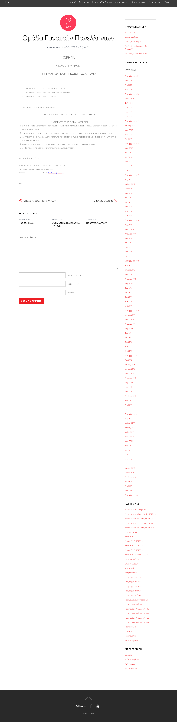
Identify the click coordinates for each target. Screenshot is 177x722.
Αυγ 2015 (128, 265)
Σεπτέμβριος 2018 (132, 143)
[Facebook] (91, 705)
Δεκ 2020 (128, 85)
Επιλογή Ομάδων (131, 564)
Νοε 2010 (128, 459)
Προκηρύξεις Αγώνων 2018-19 (137, 613)
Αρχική (72, 2)
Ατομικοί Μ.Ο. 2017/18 (133, 541)
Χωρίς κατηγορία (131, 640)
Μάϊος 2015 (129, 274)
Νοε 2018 (128, 134)
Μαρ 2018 (129, 148)
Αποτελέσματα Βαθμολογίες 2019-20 (139, 523)
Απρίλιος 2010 (130, 477)
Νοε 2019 (128, 112)
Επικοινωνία (155, 2)
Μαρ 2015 (129, 283)
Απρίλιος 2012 (130, 396)
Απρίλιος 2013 (130, 378)
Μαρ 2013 (129, 382)
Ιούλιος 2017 (130, 184)
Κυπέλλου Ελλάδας (102, 200)
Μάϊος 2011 (129, 432)
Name (74, 275)
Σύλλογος (129, 631)
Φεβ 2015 (128, 288)
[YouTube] (98, 705)
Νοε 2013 (128, 346)
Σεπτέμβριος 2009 (132, 495)
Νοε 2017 (128, 166)
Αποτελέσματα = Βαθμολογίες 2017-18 (140, 514)
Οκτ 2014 (128, 306)
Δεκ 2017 (128, 162)
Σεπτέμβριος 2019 (132, 121)
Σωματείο (84, 2)
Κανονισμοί (129, 568)
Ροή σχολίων (130, 664)
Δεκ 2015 (128, 247)
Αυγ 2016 (128, 225)
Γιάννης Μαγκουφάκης (134, 41)
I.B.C (87, 713)
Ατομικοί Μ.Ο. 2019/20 (133, 550)
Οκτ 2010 (128, 463)
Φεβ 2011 (128, 445)
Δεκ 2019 (128, 107)
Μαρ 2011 (129, 441)
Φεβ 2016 (128, 243)
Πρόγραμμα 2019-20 (133, 586)
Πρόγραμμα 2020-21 (133, 591)
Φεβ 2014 (128, 333)
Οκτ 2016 (128, 216)
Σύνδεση (168, 2)
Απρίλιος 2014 (130, 324)
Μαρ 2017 (129, 193)
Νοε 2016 (128, 211)
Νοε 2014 (128, 301)
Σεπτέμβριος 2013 (132, 355)
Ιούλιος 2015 (130, 270)
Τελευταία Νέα (130, 636)
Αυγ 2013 (128, 360)
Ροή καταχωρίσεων (132, 659)
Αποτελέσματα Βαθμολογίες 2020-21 (139, 528)
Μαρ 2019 (129, 130)
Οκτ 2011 (128, 409)
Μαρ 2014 (129, 328)
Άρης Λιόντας (130, 32)
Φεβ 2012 (128, 400)
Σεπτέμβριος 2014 (132, 310)
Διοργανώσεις (122, 2)
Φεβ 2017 (128, 198)
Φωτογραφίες (138, 2)
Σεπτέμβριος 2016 (132, 220)
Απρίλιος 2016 (130, 234)
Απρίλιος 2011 (130, 436)
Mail (73, 284)
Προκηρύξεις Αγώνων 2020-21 (137, 622)
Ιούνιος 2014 (130, 315)
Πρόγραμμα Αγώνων (133, 595)
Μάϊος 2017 (129, 189)
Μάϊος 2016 (129, 229)
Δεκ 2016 (128, 207)
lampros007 (54, 47)
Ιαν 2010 (128, 482)
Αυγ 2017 (128, 180)
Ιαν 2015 (128, 292)
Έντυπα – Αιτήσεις (132, 559)
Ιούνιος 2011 (130, 427)
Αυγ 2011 (128, 418)
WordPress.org (131, 668)
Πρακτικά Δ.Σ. (26, 222)
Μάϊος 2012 (129, 391)
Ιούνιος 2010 (130, 468)
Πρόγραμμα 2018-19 (133, 582)
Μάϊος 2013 (129, 373)
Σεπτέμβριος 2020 (132, 94)
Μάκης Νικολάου (131, 37)
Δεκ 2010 (128, 454)
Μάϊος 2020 (129, 98)
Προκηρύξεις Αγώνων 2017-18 (137, 609)
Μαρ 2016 (129, 238)
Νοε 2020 (128, 89)
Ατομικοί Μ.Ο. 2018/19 (133, 546)
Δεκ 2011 (128, 405)
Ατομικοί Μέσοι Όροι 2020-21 (136, 555)
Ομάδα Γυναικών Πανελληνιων (68, 37)
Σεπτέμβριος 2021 (132, 76)
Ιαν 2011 (128, 450)
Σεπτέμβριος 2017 (132, 175)
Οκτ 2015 (128, 256)
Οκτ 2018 (128, 139)
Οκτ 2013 (128, 351)
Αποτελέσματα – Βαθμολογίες (136, 509)
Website (70, 292)
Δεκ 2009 (128, 486)
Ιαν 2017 (128, 202)
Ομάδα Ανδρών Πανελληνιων (39, 200)
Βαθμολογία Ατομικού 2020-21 (137, 54)
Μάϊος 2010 (129, 472)
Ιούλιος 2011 (130, 423)
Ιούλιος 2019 (130, 126)
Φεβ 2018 (128, 153)
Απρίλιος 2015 (130, 279)
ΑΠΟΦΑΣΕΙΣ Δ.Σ (72, 47)
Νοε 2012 (128, 387)
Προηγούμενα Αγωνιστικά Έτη (136, 600)
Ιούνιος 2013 (130, 369)
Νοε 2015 (128, 252)
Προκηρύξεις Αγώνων (133, 604)
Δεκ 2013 (128, 342)
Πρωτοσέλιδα (130, 627)
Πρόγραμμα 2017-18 (133, 577)
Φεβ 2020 (128, 103)
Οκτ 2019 (128, 116)
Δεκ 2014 (128, 297)
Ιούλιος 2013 (130, 364)
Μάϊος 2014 (129, 319)
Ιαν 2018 (128, 157)
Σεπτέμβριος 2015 (132, 261)
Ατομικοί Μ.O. (130, 537)
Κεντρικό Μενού (131, 573)
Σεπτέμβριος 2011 (132, 414)
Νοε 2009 (128, 491)
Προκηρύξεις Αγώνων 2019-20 (137, 618)
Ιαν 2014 (128, 337)
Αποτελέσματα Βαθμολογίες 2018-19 (139, 519)
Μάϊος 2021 (129, 80)
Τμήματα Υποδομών (102, 2)
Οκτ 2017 (128, 171)
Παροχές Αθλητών (96, 222)
